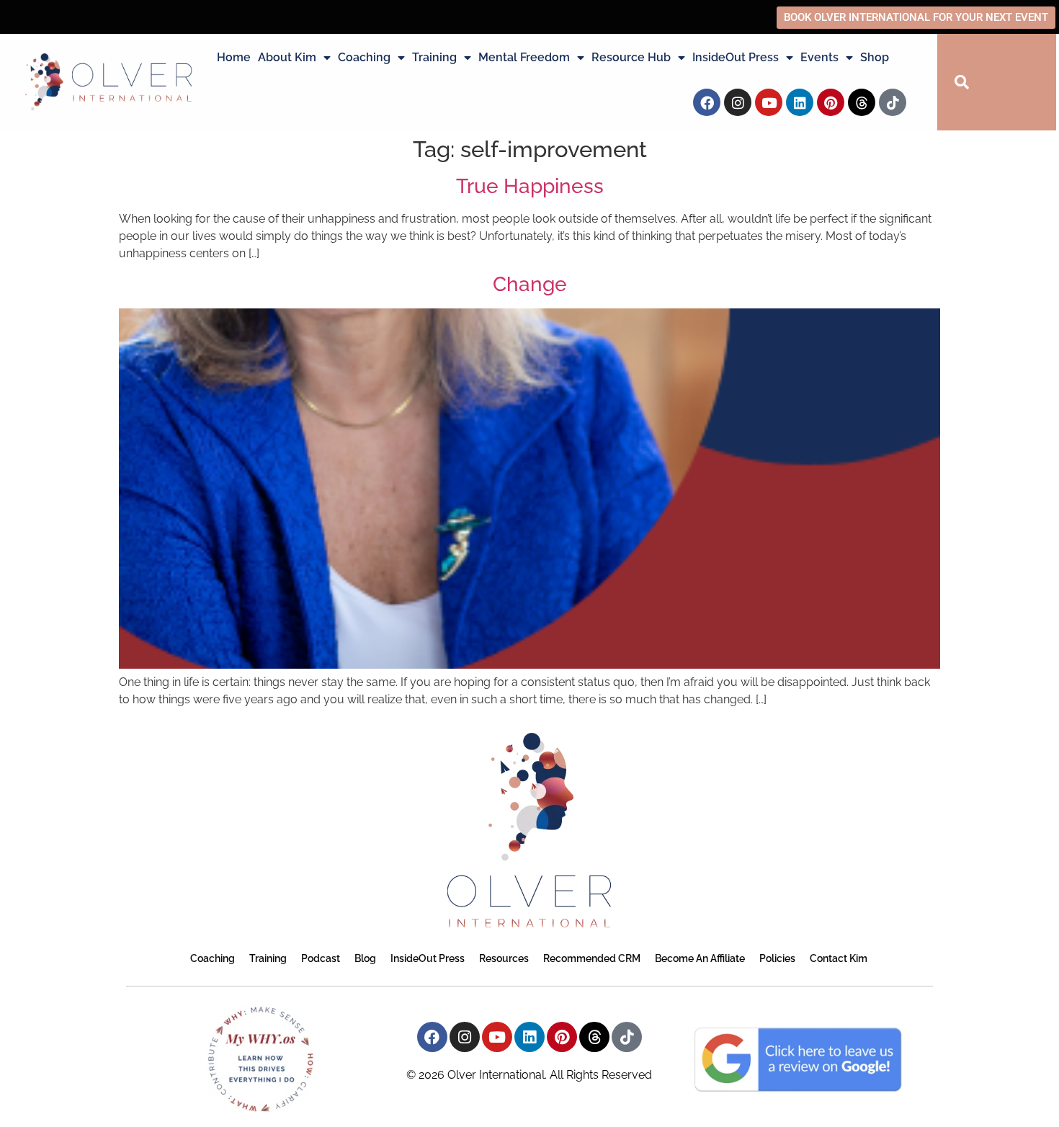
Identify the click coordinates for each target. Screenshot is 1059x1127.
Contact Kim (838, 958)
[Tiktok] (892, 102)
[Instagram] (737, 102)
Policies (777, 958)
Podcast (320, 958)
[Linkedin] (799, 102)
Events (819, 57)
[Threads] (861, 102)
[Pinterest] (830, 102)
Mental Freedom (524, 57)
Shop (874, 57)
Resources (504, 958)
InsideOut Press (735, 57)
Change (530, 284)
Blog (365, 958)
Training (434, 57)
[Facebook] (706, 102)
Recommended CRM (591, 958)
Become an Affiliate (700, 958)
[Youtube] (768, 102)
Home (234, 57)
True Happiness (530, 186)
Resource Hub (631, 57)
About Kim (287, 57)
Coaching (364, 57)
